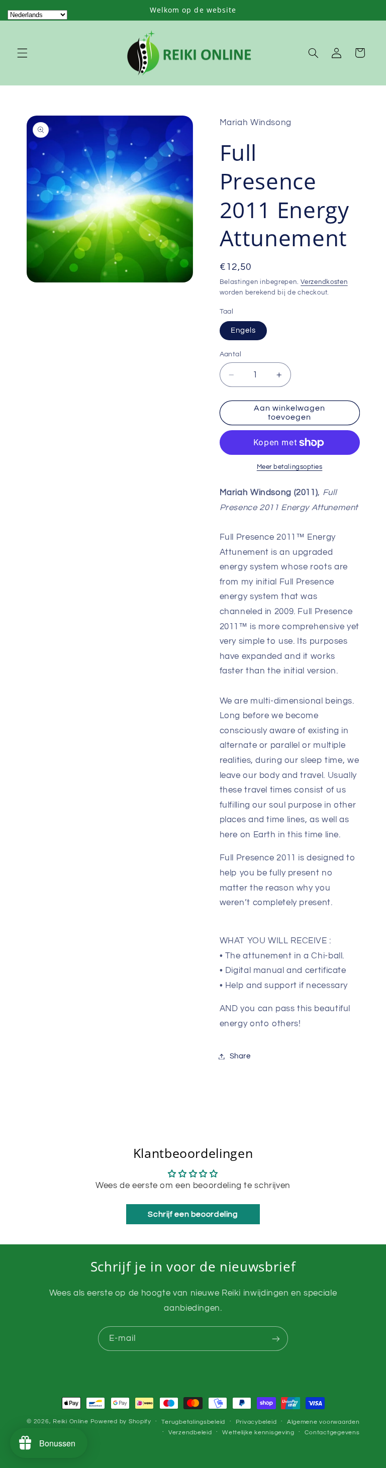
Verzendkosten (324, 282)
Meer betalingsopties (290, 467)
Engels (243, 330)
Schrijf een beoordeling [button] (193, 1214)
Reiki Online (70, 1421)
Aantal (231, 354)
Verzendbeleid (190, 1432)
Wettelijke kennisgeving (258, 1432)
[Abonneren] (275, 1338)
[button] (22, 52)
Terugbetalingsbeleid (193, 1422)
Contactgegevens (332, 1432)
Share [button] (240, 1056)
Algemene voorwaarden (323, 1422)
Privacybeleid (256, 1422)
